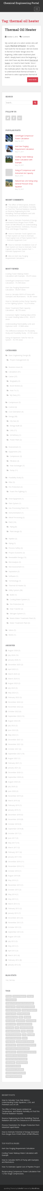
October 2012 (13, 927)
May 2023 (12, 693)
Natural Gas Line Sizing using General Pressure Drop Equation (26, 184)
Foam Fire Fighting (17, 491)
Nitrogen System (16, 613)
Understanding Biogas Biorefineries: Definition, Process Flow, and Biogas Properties (21, 226)
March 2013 (12, 904)
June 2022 (12, 730)
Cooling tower (11, 1000)
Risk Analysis (13, 562)
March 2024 (12, 678)
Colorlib (20, 1188)
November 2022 (14, 707)
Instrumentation (15, 513)
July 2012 (11, 941)
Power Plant (14, 440)
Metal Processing (15, 517)
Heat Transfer (15, 609)
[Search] (35, 103)
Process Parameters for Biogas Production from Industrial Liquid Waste (20, 1126)
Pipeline (12, 538)
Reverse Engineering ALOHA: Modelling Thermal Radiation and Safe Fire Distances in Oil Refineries (20, 213)
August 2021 (13, 758)
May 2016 (12, 880)
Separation (13, 571)
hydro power (10, 1024)
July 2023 (11, 688)
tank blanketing (22, 1062)
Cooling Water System (18, 599)
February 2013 (13, 908)
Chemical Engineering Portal (21, 3)
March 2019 (12, 800)
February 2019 (13, 805)
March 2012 (12, 955)
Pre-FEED (31, 1035)
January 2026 (13, 660)
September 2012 (14, 932)
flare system (10, 1021)
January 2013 (13, 913)
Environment (13, 447)
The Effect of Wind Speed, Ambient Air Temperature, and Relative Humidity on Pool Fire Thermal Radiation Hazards (20, 207)
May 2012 (12, 946)
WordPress (35, 1188)
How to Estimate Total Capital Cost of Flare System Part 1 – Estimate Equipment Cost (21, 238)
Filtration (13, 461)
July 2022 (11, 725)
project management (13, 1038)
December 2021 (14, 739)
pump (25, 1038)
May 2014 (12, 894)
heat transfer (31, 1021)
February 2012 (13, 960)
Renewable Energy (16, 557)
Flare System (14, 503)
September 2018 (14, 829)
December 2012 (14, 918)
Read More (33, 80)
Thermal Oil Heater (20, 29)
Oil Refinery (14, 435)
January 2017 (13, 857)
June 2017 (12, 838)
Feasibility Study (15, 477)
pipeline (30, 1031)
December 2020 (14, 772)
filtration (27, 1017)
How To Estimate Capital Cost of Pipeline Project (21, 1167)
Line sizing (9, 1028)
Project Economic (15, 553)
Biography (14, 381)
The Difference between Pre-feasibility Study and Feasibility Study (20, 332)
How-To (13, 390)
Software (12, 576)
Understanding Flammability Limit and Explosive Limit (20, 325)
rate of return (10, 1045)
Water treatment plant (13, 1076)
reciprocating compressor (26, 1045)
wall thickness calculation (14, 1069)
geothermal (21, 1021)
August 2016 (13, 875)
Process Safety (14, 548)
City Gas (13, 421)
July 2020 (11, 786)
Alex (10, 256)
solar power (10, 1062)
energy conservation (13, 1010)
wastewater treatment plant (15, 1073)
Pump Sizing (10, 1042)
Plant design (14, 531)
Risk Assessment (15, 567)
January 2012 (13, 965)
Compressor (13, 402)
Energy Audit (14, 426)
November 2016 (14, 866)
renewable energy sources (27, 1052)
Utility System (14, 590)
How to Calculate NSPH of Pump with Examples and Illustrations (20, 295)
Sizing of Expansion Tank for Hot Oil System (19, 339)
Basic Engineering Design (18, 355)
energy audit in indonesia (25, 1007)
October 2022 (13, 711)
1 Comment (26, 37)
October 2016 (13, 871)
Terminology (13, 581)
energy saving (11, 1014)
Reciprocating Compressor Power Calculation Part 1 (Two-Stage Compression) (21, 1172)
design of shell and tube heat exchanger (19, 1003)
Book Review (15, 386)
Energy (11, 416)
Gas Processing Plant (17, 508)
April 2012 (12, 951)
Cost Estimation (15, 412)
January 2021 (13, 768)
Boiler (12, 595)
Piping (12, 527)
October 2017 (13, 833)
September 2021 (14, 754)
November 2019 (14, 796)
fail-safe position (23, 1014)
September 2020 (14, 777)
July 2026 (11, 655)
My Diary (13, 395)
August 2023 (13, 683)
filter (20, 1017)
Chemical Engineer (19, 996)
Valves (11, 630)
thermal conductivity (13, 1066)
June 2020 (12, 791)
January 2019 (13, 810)
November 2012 (14, 922)
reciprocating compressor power (17, 1049)
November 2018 (14, 819)
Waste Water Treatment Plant (21, 618)
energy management (29, 1010)
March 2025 (12, 674)
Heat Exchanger (16, 465)
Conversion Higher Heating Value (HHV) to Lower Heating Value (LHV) (20, 316)
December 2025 (14, 664)
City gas (30, 996)
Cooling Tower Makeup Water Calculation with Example (24, 160)
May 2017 (12, 843)
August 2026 (13, 650)
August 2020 (13, 782)
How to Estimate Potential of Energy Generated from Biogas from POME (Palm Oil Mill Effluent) (21, 222)
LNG (11, 430)
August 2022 (13, 721)
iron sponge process (24, 1024)
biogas (8, 996)
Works (11, 635)
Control (11, 407)
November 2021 (14, 744)
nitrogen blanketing (12, 1031)
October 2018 (13, 824)
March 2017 (12, 847)
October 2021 (13, 749)
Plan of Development (13, 1035)
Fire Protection (14, 487)
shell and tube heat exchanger (16, 1059)
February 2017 (13, 852)
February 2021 (13, 763)
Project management (18, 360)
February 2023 (13, 697)
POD (24, 1035)
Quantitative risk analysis (25, 1042)
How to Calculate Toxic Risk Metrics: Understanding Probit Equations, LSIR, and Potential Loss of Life (18, 1102)
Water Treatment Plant (19, 623)
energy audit (10, 1007)
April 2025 (12, 669)
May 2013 (12, 899)
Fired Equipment (15, 499)
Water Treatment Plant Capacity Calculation (17, 309)
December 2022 (14, 702)
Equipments (13, 452)
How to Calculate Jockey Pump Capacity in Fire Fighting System (20, 302)
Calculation (13, 372)
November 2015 (14, 885)
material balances (26, 1028)
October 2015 (13, 890)
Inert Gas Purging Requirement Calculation (16, 257)
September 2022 (14, 716)
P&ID (11, 522)
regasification (11, 1052)
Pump (12, 470)
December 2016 (14, 861)
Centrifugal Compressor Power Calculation (17, 281)
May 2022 (12, 735)
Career (11, 376)
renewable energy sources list (16, 1055)
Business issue (14, 367)
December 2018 (14, 814)
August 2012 (13, 936)
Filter (10, 482)
